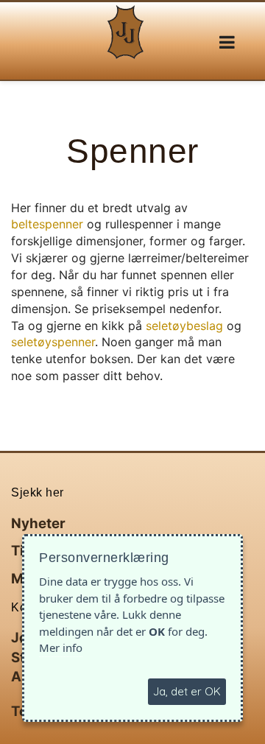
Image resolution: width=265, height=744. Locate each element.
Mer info (60, 647)
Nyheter (38, 523)
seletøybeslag (184, 325)
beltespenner (47, 224)
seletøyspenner (53, 341)
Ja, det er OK (187, 691)
